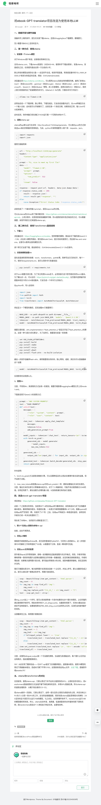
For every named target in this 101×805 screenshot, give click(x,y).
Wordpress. (31, 799)
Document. (48, 799)
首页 (23, 13)
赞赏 (50, 720)
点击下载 (74, 667)
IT (27, 13)
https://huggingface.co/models (37, 236)
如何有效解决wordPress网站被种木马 (28, 737)
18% (97, 722)
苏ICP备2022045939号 (69, 799)
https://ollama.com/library (33, 81)
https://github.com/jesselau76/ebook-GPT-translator (44, 501)
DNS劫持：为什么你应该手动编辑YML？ (72, 737)
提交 (82, 788)
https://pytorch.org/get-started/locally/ (53, 277)
